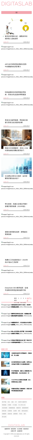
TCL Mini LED (21, 404)
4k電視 (9, 404)
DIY (16, 401)
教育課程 (13, 429)
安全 (9, 401)
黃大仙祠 (4, 416)
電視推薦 (4, 404)
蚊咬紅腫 (4, 410)
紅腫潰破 (10, 410)
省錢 (12, 401)
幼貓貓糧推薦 (12, 407)
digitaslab (16, 3)
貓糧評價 (18, 407)
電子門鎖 (4, 401)
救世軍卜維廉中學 (22, 401)
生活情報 (19, 429)
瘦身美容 (25, 429)
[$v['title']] (5, 307)
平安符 (20, 413)
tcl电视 (15, 404)
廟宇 (25, 413)
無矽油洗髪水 (25, 410)
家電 (19, 410)
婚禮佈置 (15, 413)
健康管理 (7, 429)
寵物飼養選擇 (25, 407)
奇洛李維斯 (4, 407)
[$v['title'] (16, 27)
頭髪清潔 (10, 413)
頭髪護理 (4, 413)
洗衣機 (14, 410)
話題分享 (13, 431)
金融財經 (19, 431)
